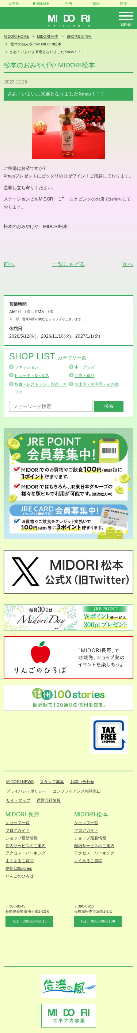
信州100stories (18, 868)
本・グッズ (85, 367)
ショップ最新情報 (21, 838)
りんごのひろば (19, 876)
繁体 (96, 3)
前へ (9, 264)
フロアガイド (17, 830)
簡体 (123, 3)
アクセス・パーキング (25, 853)
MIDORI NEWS (20, 781)
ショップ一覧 (17, 822)
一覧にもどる (68, 264)
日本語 (13, 3)
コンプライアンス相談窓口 (77, 791)
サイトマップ (18, 800)
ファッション (27, 367)
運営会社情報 (49, 800)
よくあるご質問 (19, 860)
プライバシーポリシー (26, 791)
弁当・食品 (85, 375)
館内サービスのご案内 (25, 845)
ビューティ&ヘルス (32, 375)
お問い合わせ (82, 781)
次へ (127, 264)
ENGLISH (41, 3)
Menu (126, 25)
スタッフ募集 (52, 781)
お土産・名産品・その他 (97, 384)
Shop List (47, 356)
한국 (68, 3)
